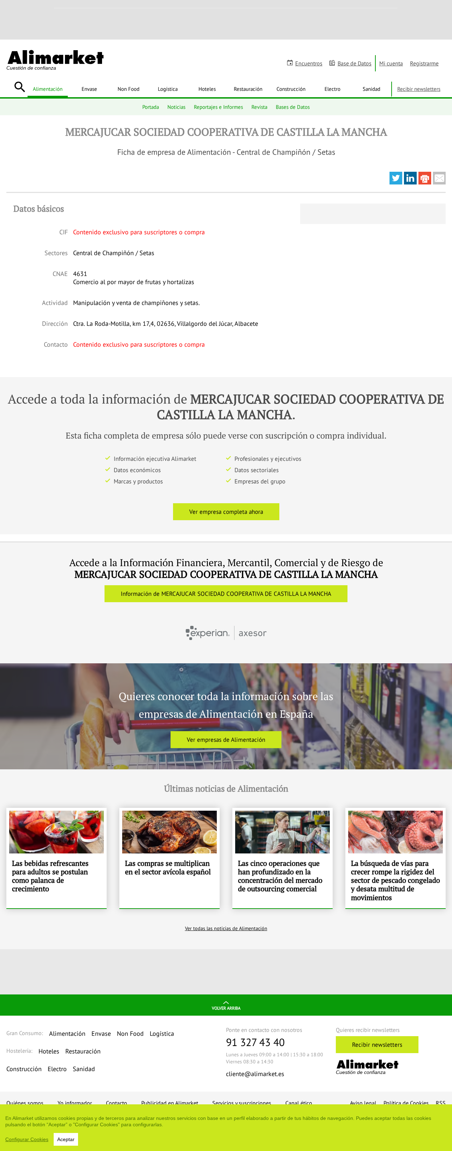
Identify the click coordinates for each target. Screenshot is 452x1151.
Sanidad (371, 88)
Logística (168, 88)
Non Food (128, 88)
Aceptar (66, 1139)
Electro (332, 88)
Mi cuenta (391, 63)
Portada (150, 106)
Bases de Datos (293, 106)
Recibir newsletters (418, 88)
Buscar (19, 87)
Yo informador (75, 1102)
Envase (89, 88)
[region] (226, 1127)
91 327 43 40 (255, 1042)
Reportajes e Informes (218, 106)
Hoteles (207, 88)
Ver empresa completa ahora (226, 512)
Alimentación (48, 88)
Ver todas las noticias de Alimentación (226, 928)
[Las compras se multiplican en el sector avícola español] (169, 858)
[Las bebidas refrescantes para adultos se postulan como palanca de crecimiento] (56, 858)
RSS (441, 1102)
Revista (259, 106)
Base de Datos (354, 63)
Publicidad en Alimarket (169, 1102)
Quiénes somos (24, 1102)
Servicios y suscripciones (241, 1102)
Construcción (290, 88)
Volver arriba (226, 1008)
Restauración (248, 88)
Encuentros (308, 63)
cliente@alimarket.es (255, 1074)
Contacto (116, 1102)
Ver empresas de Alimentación (226, 740)
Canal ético (298, 1102)
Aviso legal (363, 1102)
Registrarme (424, 63)
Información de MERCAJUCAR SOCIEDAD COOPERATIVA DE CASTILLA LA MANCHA (226, 594)
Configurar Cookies (26, 1139)
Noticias (176, 106)
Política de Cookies (406, 1102)
